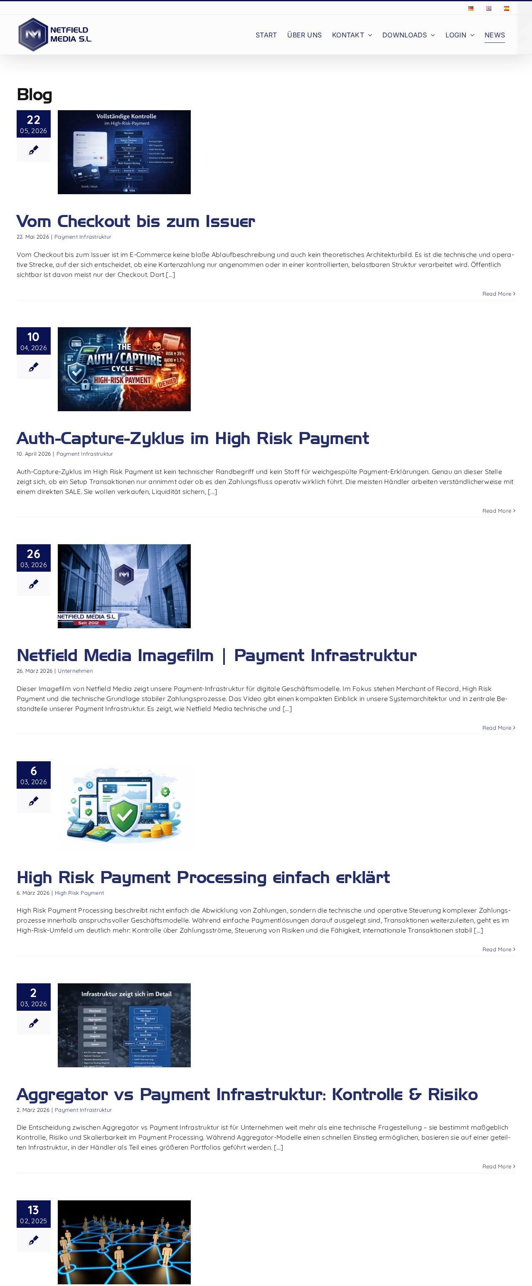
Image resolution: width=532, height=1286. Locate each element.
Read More (497, 293)
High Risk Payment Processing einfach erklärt (203, 877)
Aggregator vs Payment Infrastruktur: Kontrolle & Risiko (247, 1094)
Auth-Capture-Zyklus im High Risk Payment (193, 438)
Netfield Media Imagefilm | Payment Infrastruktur (217, 655)
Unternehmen (75, 670)
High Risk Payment (79, 892)
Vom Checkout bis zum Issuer (136, 221)
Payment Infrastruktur (82, 236)
